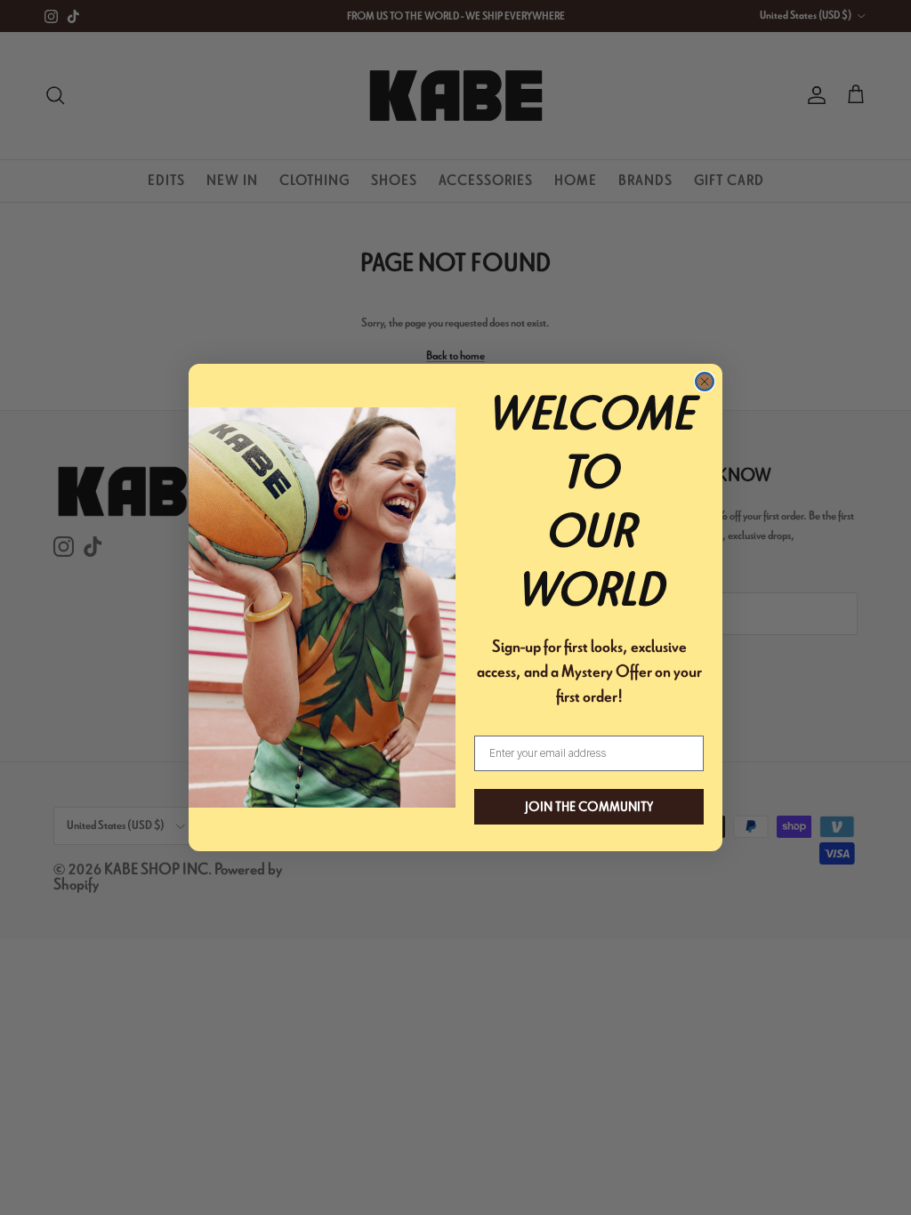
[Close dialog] (704, 381)
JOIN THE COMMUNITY (589, 807)
